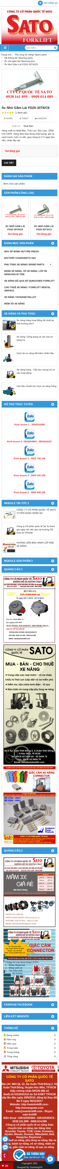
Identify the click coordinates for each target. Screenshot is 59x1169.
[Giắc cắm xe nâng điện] (29, 805)
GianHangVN (36, 1167)
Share (9, 118)
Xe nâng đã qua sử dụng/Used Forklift (29, 280)
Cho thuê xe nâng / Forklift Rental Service (27, 289)
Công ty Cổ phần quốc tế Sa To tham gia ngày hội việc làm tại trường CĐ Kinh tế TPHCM (36, 529)
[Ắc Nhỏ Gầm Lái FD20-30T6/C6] (29, 85)
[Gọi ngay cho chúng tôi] (5, 1155)
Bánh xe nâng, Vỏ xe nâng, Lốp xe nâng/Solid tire (25, 273)
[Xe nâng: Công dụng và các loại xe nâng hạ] (9, 347)
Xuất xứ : (16, 126)
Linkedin (41, 118)
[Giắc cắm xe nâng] (29, 963)
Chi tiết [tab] (9, 163)
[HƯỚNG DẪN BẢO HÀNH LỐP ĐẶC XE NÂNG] (9, 553)
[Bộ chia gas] (29, 609)
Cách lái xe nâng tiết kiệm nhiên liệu (35, 353)
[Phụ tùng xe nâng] (29, 705)
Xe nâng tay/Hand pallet (20, 297)
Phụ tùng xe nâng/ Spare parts (24, 264)
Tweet (25, 118)
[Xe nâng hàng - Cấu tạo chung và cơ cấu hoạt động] (9, 380)
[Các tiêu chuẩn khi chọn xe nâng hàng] (9, 396)
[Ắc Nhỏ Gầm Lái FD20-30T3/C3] (44, 211)
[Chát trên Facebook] (5, 1139)
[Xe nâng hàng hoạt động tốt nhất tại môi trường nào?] (9, 331)
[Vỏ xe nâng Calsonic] (29, 892)
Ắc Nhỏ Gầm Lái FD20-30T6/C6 (15, 228)
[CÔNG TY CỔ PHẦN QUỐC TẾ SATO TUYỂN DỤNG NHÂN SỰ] (9, 520)
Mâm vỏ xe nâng (14, 303)
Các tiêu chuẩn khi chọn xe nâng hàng (36, 386)
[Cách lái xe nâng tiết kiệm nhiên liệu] (9, 363)
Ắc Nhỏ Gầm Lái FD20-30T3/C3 (44, 228)
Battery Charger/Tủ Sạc (20, 258)
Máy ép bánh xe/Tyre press (21, 251)
